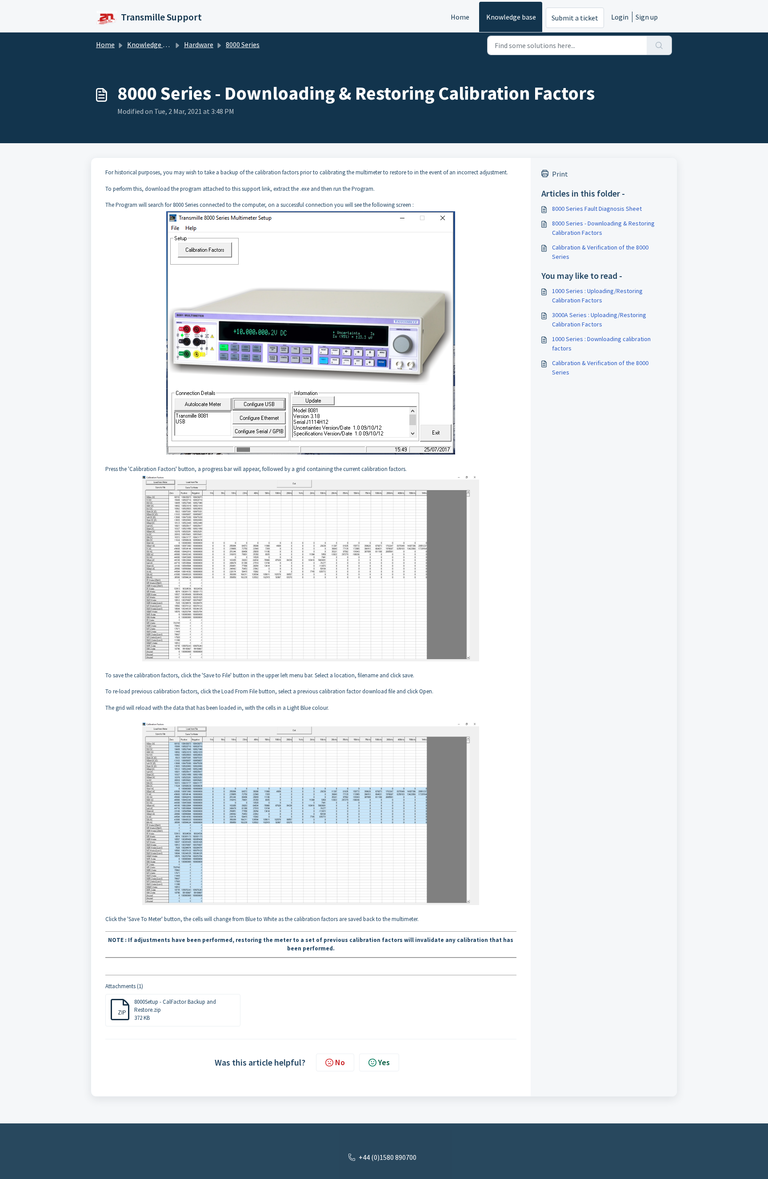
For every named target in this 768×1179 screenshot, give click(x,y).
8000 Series (243, 44)
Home (460, 16)
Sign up (647, 16)
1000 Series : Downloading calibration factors (601, 343)
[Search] (659, 45)
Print (560, 173)
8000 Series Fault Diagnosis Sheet (597, 209)
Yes (384, 1062)
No (340, 1062)
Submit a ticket (575, 17)
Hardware (198, 44)
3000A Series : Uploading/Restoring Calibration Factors (599, 319)
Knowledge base (511, 16)
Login (619, 16)
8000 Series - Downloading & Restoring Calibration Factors (603, 228)
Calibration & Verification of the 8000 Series (600, 252)
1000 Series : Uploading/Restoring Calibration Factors (597, 295)
